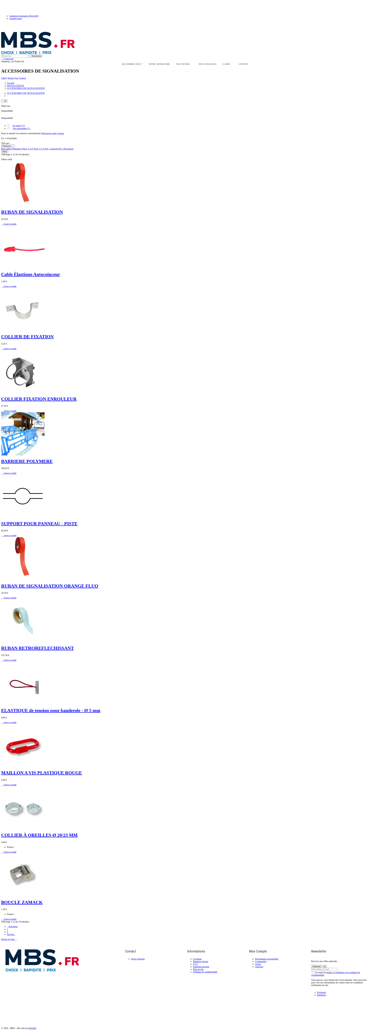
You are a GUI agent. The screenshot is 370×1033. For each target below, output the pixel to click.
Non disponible (21, 128)
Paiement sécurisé (201, 966)
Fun (16, 78)
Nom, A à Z (28, 149)
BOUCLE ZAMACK (22, 902)
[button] (184, 64)
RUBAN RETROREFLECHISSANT (37, 648)
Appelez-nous (15, 18)
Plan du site (198, 969)
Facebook (321, 992)
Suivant (11, 934)
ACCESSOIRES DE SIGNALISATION (26, 93)
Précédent (12, 926)
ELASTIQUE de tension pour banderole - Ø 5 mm (50, 710)
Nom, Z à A (39, 149)
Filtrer (4, 152)
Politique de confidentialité (205, 972)
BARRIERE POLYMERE (27, 461)
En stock (19, 125)
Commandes (260, 961)
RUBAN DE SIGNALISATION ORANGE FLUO (49, 585)
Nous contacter (138, 959)
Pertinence (7, 146)
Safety (4, 78)
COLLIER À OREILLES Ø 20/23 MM (39, 835)
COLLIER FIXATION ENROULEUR (39, 399)
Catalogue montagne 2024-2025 (23, 16)
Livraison (197, 959)
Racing (11, 78)
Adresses (259, 966)
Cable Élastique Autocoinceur (30, 274)
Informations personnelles (266, 959)
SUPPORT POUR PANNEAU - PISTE (39, 523)
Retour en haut (9, 939)
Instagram (321, 995)
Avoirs (258, 964)
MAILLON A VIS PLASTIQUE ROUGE (41, 772)
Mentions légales (200, 961)
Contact (22, 78)
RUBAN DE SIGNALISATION (32, 212)
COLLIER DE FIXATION (27, 336)
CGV (195, 964)
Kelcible (32, 1028)
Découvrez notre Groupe (52, 133)
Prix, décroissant (65, 149)
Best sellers (6, 149)
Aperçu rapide (8, 224)
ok (4, 101)
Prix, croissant (51, 149)
